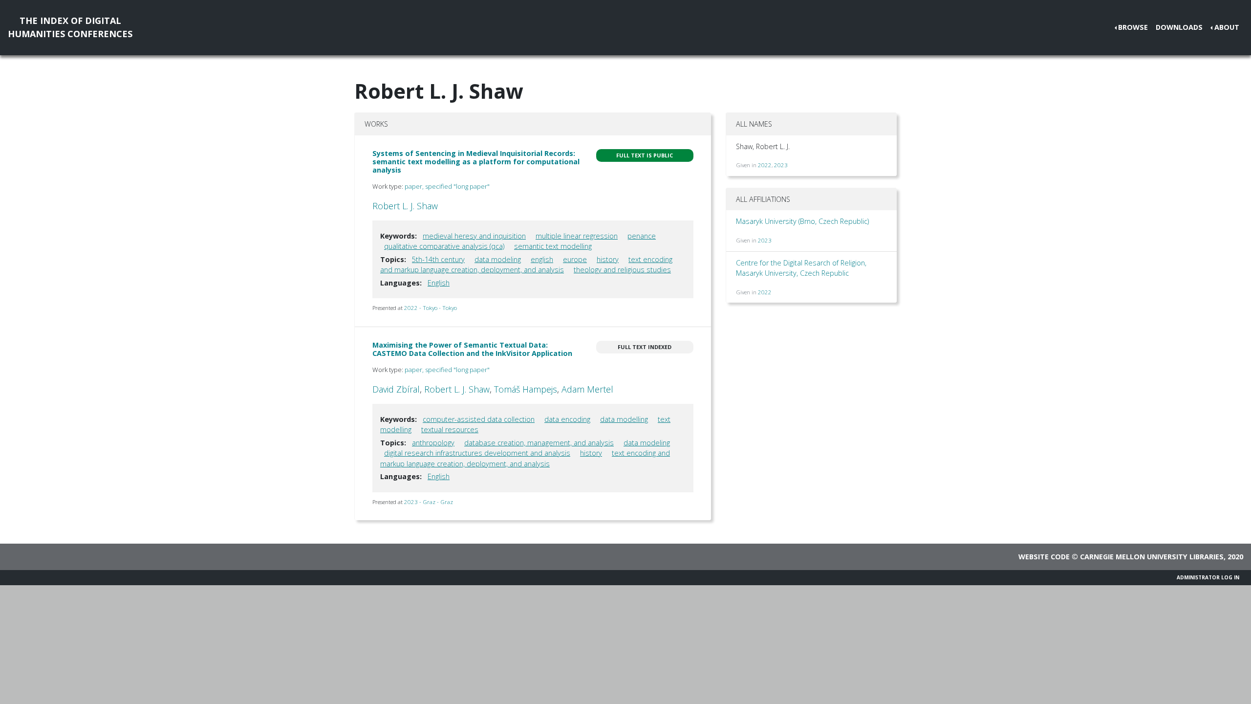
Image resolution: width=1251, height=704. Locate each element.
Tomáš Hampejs (525, 389)
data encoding (567, 419)
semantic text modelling (553, 246)
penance (641, 236)
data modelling (624, 419)
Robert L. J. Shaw (405, 206)
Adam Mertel (587, 389)
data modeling (498, 259)
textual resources (449, 429)
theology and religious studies (622, 269)
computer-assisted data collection (479, 419)
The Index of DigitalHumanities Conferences (70, 27)
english (542, 259)
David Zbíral (396, 389)
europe (575, 259)
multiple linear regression (577, 236)
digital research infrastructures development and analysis (477, 453)
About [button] (1226, 27)
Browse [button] (1133, 27)
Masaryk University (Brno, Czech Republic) (802, 221)
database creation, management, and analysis (539, 442)
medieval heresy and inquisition (474, 236)
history (608, 259)
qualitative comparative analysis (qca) (444, 246)
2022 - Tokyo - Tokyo (430, 307)
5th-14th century (438, 259)
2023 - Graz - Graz (428, 502)
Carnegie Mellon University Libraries (1152, 556)
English (439, 282)
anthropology (433, 442)
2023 (781, 165)
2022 (765, 165)
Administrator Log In (1208, 577)
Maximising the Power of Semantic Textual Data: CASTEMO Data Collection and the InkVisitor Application (472, 349)
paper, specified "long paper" (447, 186)
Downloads (1179, 27)
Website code (1044, 556)
